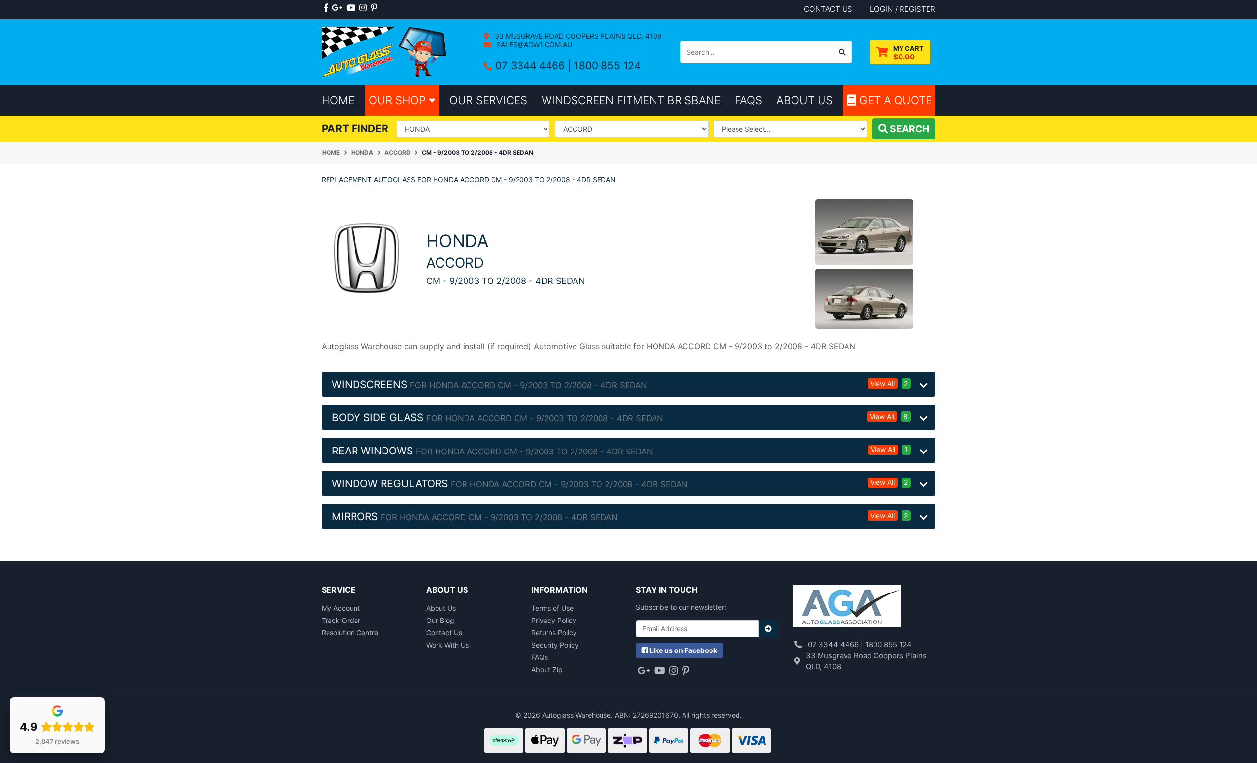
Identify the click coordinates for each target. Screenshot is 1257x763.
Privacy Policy (553, 620)
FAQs (539, 657)
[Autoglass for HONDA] (366, 258)
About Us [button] (804, 100)
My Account (341, 608)
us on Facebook (683, 650)
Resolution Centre (350, 632)
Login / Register (902, 9)
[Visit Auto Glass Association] (847, 607)
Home (338, 100)
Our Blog (440, 620)
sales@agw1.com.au (533, 44)
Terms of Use (552, 608)
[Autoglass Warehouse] (385, 51)
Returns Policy (554, 632)
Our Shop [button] (399, 100)
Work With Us (447, 645)
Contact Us (444, 632)
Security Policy (555, 645)
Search (908, 129)
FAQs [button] (748, 100)
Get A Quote (894, 100)
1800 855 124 (607, 65)
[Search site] (842, 52)
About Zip (547, 669)
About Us (441, 608)
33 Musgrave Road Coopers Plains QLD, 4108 (577, 36)
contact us (828, 9)
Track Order (341, 620)
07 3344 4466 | (534, 65)
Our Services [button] (488, 100)
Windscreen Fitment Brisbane (631, 100)
